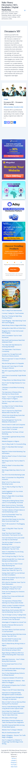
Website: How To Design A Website (12, 730)
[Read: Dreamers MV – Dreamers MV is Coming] (14, 89)
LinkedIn (13, 760)
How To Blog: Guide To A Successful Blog (14, 444)
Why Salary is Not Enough (9, 718)
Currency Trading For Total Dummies (13, 313)
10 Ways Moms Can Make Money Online (13, 380)
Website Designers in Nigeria (10, 441)
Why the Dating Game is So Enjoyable (13, 363)
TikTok (13, 758)
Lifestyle (6, 99)
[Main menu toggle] (24, 10)
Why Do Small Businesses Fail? (11, 732)
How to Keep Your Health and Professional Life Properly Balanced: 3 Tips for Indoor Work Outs (13, 713)
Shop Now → (14, 269)
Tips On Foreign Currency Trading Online (14, 615)
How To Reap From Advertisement (12, 310)
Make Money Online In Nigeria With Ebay (14, 325)
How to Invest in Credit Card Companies (13, 424)
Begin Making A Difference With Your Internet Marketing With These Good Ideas (13, 654)
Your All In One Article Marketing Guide (13, 475)
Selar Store (14, 767)
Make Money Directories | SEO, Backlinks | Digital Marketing (10, 6)
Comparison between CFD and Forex (12, 678)
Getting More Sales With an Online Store (14, 328)
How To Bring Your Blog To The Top (13, 556)
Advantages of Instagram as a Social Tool (14, 622)
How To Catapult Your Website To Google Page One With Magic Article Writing (12, 742)
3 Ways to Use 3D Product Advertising (13, 690)
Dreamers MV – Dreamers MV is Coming (13, 103)
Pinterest (13, 762)
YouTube (13, 764)
